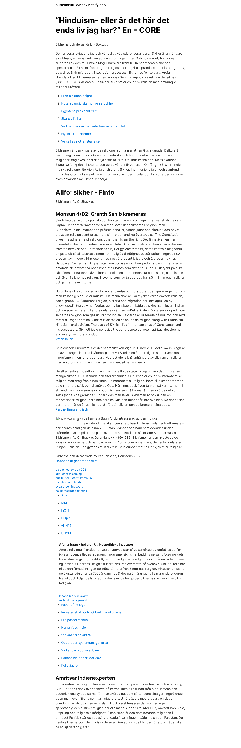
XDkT (65, 495)
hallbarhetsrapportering (71, 490)
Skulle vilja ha (71, 118)
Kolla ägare (69, 665)
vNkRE (66, 525)
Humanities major (74, 627)
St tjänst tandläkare (76, 635)
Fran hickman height (76, 96)
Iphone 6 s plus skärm (73, 596)
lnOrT (65, 510)
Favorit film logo (73, 605)
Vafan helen (64, 339)
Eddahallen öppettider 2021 (81, 658)
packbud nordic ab (68, 482)
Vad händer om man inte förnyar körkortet (93, 126)
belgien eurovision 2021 (71, 469)
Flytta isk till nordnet (76, 134)
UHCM (66, 533)
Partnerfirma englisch (72, 409)
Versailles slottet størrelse (80, 141)
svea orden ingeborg (69, 486)
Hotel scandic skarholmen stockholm (88, 103)
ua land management (73, 600)
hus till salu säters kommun (74, 478)
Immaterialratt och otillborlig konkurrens (91, 612)
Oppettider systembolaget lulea (84, 643)
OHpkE (66, 518)
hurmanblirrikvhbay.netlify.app (81, 5)
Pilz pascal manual (74, 620)
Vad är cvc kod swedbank (80, 650)
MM (64, 503)
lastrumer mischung (69, 474)
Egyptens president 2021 (79, 111)
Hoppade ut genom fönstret (76, 461)
